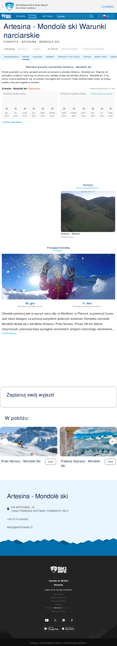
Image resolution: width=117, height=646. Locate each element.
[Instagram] (63, 620)
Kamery (50, 56)
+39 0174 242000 (17, 519)
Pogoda (20, 16)
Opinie (87, 56)
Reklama (58, 584)
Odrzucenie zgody (58, 611)
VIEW (50, 461)
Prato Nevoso (69, 49)
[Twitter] (55, 620)
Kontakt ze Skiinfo (58, 580)
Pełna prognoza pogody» (102, 93)
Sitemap (58, 604)
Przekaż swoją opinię (12, 122)
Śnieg (26, 56)
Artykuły (48, 16)
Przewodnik (12, 56)
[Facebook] (72, 620)
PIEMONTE (11, 41)
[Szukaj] (91, 16)
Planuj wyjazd (32, 16)
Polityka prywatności (58, 597)
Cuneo (37, 49)
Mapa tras (101, 56)
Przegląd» (58, 250)
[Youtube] (47, 620)
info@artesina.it (20, 527)
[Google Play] (51, 628)
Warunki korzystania (58, 601)
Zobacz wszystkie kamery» (88, 187)
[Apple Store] (68, 628)
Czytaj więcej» (10, 333)
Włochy (23, 49)
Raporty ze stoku (69, 56)
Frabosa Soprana (93, 49)
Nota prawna (58, 594)
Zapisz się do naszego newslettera (58, 589)
